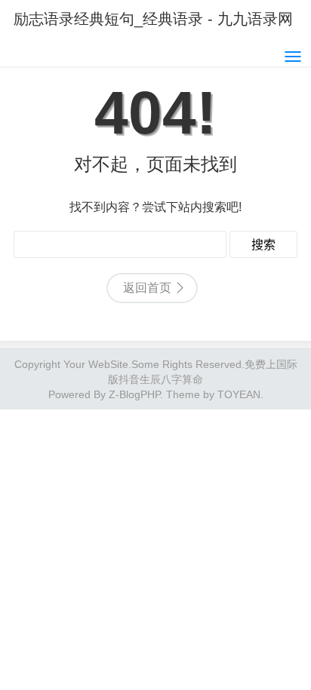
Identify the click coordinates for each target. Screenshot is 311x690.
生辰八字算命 (171, 379)
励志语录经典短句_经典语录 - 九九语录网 (153, 19)
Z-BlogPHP (134, 394)
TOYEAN (238, 394)
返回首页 (147, 287)
